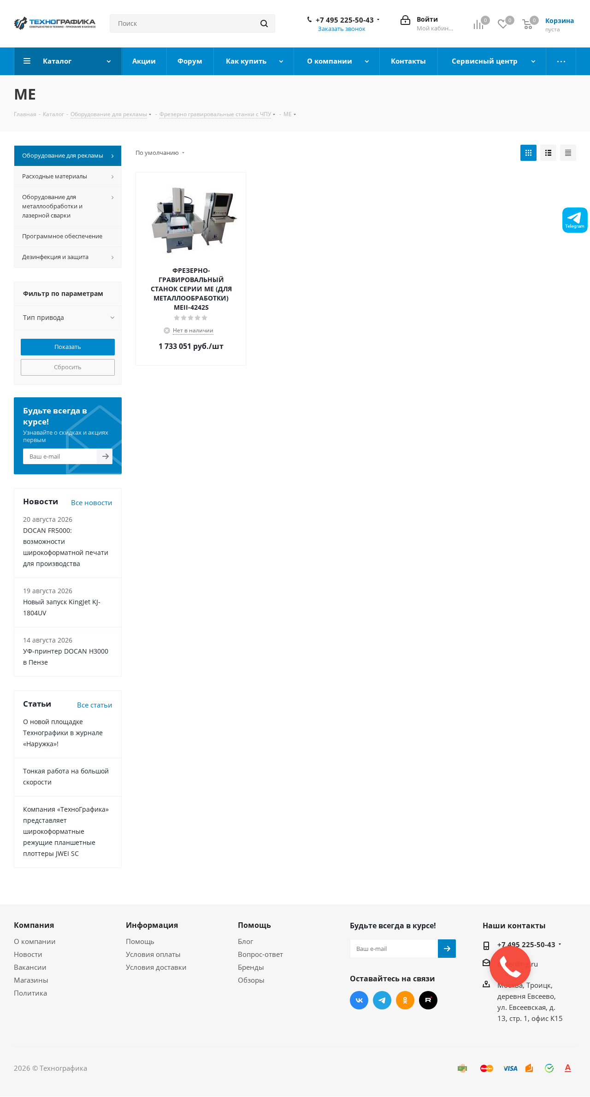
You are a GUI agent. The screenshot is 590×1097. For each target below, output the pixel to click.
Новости (28, 954)
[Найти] (264, 23)
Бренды (251, 967)
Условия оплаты (153, 954)
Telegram (382, 1000)
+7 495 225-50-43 (345, 20)
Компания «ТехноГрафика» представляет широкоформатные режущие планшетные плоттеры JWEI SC (66, 831)
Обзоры (251, 980)
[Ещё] (561, 61)
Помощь (140, 941)
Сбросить (68, 367)
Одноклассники (405, 1000)
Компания (34, 925)
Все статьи (94, 704)
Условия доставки (156, 967)
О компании (35, 941)
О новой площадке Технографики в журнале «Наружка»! (63, 732)
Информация (152, 925)
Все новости (91, 502)
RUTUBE (428, 1000)
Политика (30, 992)
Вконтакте (359, 1000)
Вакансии (30, 967)
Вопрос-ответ (260, 954)
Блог (245, 941)
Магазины (31, 980)
